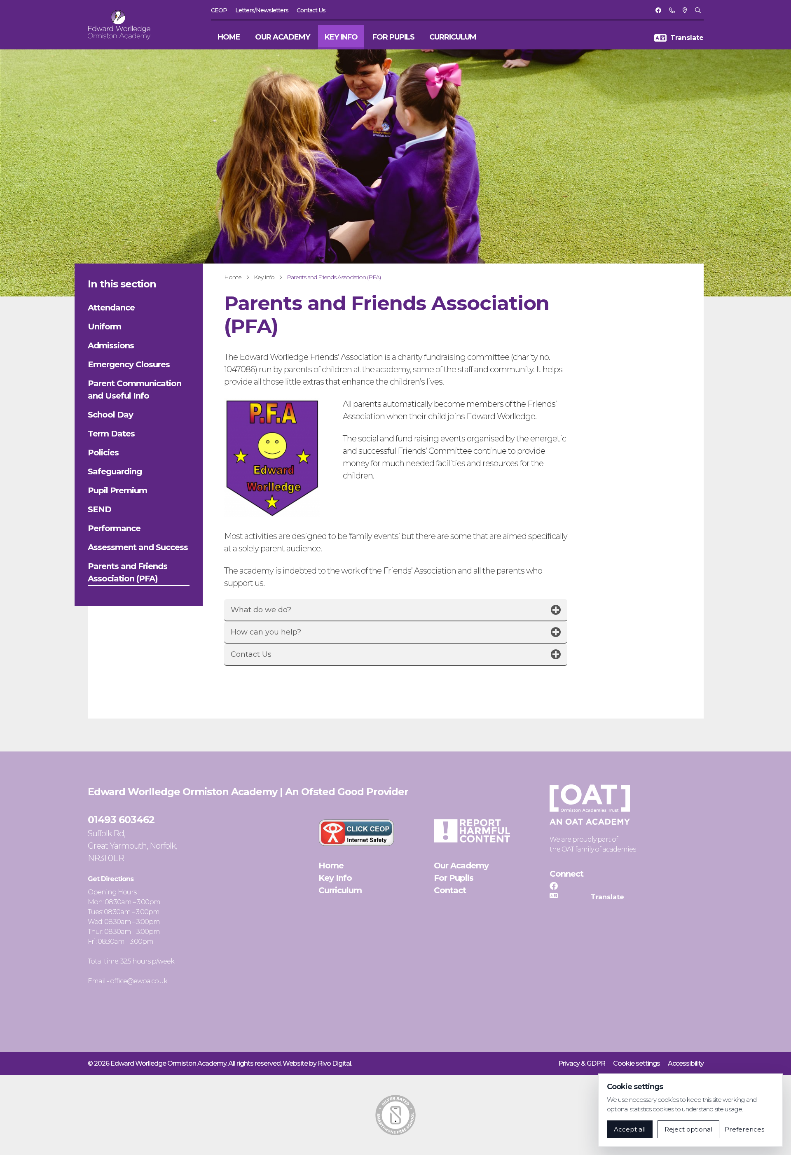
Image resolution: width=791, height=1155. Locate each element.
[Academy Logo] (124, 24)
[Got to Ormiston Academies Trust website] (590, 804)
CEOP (219, 10)
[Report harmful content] (472, 830)
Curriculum (452, 37)
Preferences (744, 1129)
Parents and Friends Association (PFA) (334, 277)
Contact (450, 890)
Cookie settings (636, 1063)
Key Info (341, 37)
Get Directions (110, 879)
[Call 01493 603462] (671, 10)
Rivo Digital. (335, 1063)
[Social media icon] (553, 886)
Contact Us (311, 10)
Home (229, 37)
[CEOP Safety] (356, 832)
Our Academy (282, 37)
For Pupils (393, 37)
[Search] (697, 10)
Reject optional (688, 1129)
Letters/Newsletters (261, 10)
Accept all (630, 1129)
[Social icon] (658, 10)
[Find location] (685, 10)
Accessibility (686, 1063)
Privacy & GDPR (581, 1063)
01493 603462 (121, 820)
